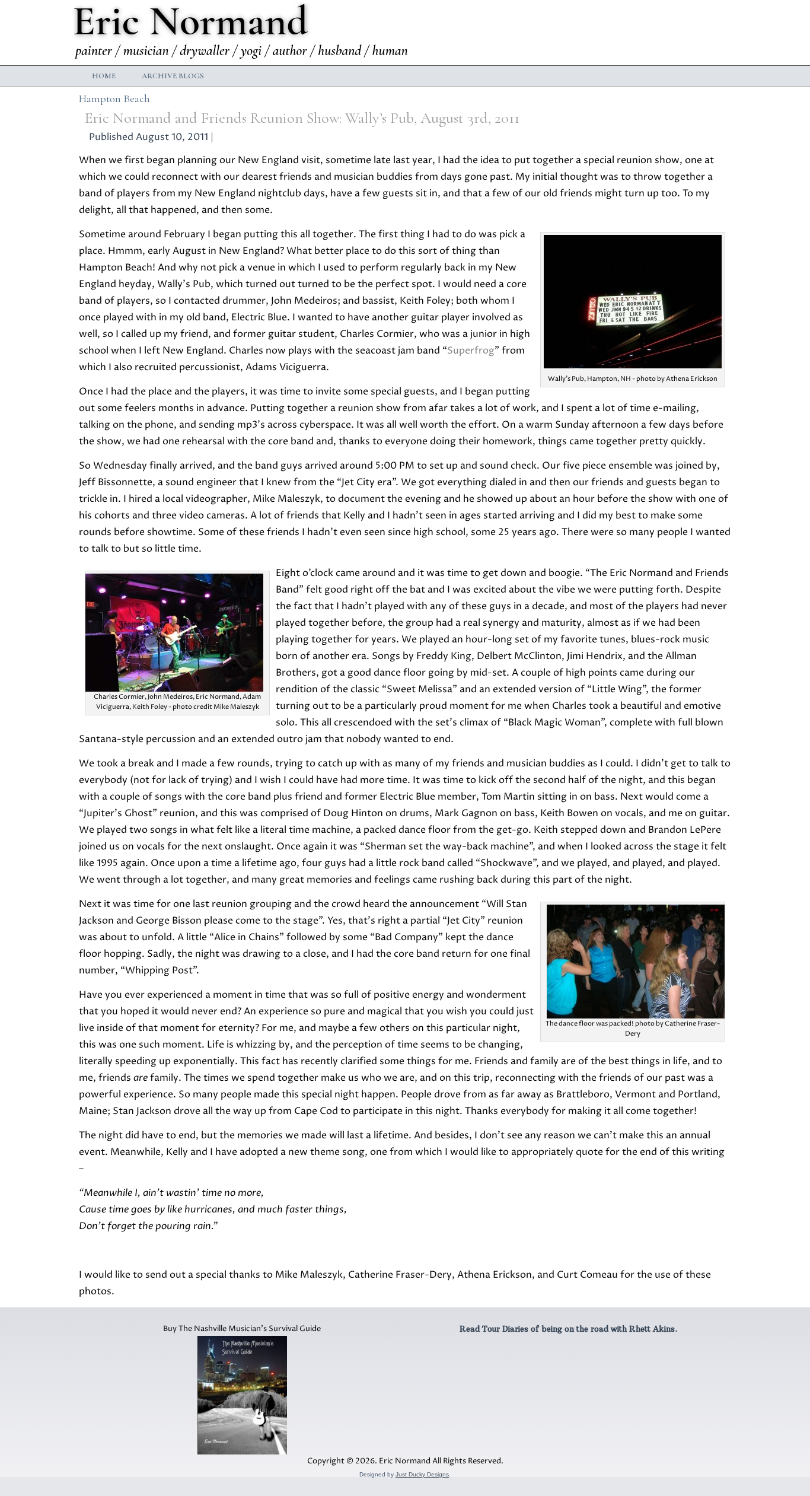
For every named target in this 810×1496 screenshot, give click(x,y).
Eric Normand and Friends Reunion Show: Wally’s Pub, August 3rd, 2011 (302, 118)
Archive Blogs (173, 76)
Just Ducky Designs (422, 1474)
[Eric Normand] (242, 32)
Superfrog (471, 350)
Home (104, 76)
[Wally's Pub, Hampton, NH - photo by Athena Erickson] (633, 365)
